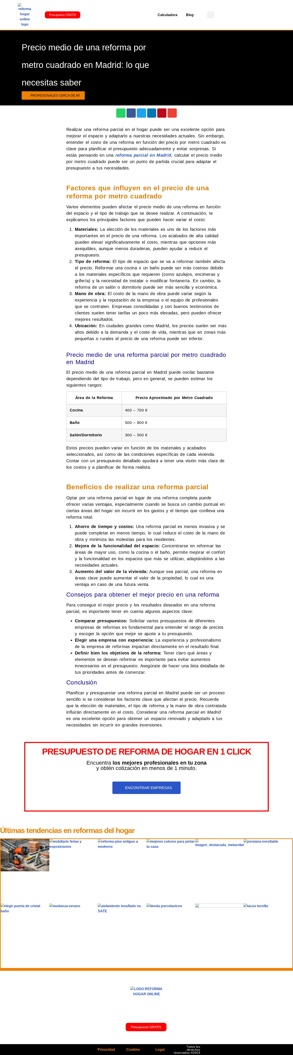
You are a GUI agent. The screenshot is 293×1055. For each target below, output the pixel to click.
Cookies (133, 1049)
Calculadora (167, 15)
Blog (190, 15)
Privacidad (106, 1049)
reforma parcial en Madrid (143, 155)
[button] (210, 14)
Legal (160, 1049)
